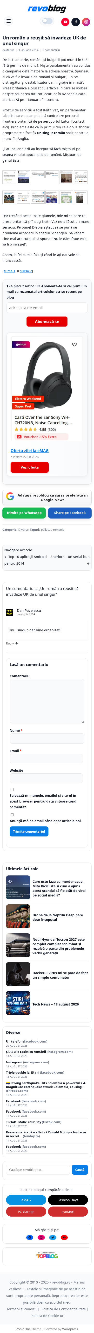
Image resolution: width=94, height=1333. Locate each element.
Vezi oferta (30, 467)
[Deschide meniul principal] (8, 21)
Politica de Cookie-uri (48, 1315)
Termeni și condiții (21, 1309)
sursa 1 (9, 271)
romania (58, 530)
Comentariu (19, 676)
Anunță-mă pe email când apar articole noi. (46, 821)
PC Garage (26, 1211)
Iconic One (23, 1329)
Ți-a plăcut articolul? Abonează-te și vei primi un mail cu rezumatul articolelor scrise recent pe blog (47, 292)
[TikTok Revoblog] (75, 22)
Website (16, 770)
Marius (10, 50)
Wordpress (70, 1329)
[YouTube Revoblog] (65, 22)
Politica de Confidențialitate (63, 1309)
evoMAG (67, 1211)
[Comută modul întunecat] (47, 21)
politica (46, 530)
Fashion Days (68, 1200)
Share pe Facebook (70, 512)
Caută (80, 1170)
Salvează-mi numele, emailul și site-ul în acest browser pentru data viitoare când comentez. (43, 801)
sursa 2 (26, 271)
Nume (16, 730)
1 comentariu (51, 50)
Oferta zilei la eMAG (30, 450)
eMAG (26, 1200)
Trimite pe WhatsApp (24, 512)
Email (16, 750)
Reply (10, 643)
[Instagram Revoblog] (86, 22)
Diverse (23, 530)
